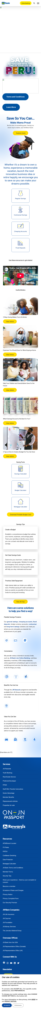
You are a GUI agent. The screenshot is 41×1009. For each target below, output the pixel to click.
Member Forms (8, 872)
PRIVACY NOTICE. (11, 1001)
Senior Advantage (8, 793)
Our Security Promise (10, 902)
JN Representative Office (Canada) (14, 946)
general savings (12, 622)
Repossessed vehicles (10, 801)
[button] (38, 3)
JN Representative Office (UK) (13, 950)
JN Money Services (9, 926)
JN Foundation (7, 922)
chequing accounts (25, 622)
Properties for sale (9, 805)
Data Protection (8, 859)
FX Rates (6, 847)
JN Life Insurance (8, 914)
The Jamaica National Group (12, 930)
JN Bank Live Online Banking (20, 658)
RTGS (5, 785)
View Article (10, 321)
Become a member (9, 886)
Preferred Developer (9, 781)
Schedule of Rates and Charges (13, 890)
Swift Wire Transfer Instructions (13, 789)
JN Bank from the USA (10, 942)
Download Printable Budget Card (20, 514)
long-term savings (13, 627)
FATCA (5, 851)
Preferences (18, 1005)
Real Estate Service (9, 777)
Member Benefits (8, 797)
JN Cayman (7, 918)
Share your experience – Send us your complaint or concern (19, 881)
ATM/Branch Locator (9, 843)
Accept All (7, 1005)
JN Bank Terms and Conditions (13, 868)
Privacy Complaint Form (11, 898)
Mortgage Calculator (9, 863)
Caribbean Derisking (9, 855)
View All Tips (20, 602)
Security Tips (7, 876)
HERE (33, 999)
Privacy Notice (7, 894)
